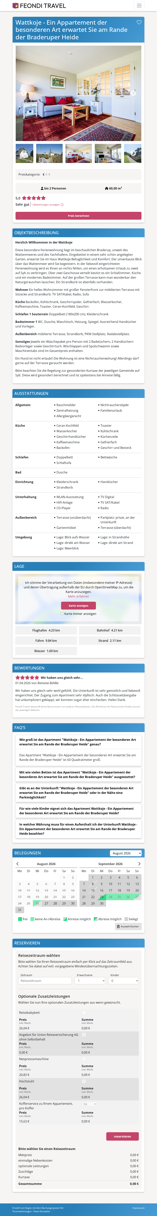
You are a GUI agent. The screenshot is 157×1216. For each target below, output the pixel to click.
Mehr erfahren (78, 596)
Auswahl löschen (130, 926)
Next (133, 93)
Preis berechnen (78, 216)
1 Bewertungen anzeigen (46, 204)
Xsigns (28, 1208)
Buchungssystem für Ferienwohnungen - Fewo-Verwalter (38, 1209)
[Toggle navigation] (139, 5)
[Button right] (139, 864)
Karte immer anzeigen (80, 614)
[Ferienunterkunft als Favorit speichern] (139, 22)
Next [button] (133, 153)
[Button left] (17, 864)
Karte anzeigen (78, 605)
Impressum (138, 1208)
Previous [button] (23, 153)
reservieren (122, 1136)
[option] (78, 93)
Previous (23, 93)
